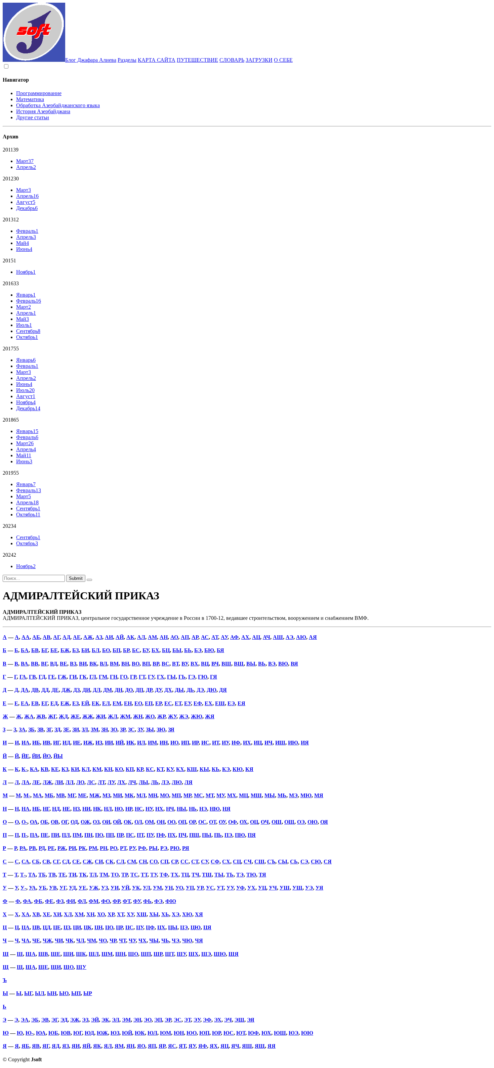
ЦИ (77, 927)
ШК (81, 954)
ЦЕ (57, 927)
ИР (195, 742)
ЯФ (202, 1046)
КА (34, 769)
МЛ (141, 795)
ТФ (164, 875)
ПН (88, 835)
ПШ (194, 835)
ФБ (38, 901)
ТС (134, 875)
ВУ (184, 664)
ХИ (57, 914)
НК (97, 809)
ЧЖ (47, 940)
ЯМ (119, 1046)
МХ (231, 795)
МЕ (82, 795)
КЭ (226, 769)
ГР (133, 677)
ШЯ (234, 954)
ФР (116, 901)
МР (187, 795)
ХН (90, 914)
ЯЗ (65, 1046)
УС (210, 888)
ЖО (150, 716)
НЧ (170, 809)
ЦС (129, 927)
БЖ (65, 650)
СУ (204, 861)
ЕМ (117, 703)
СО (154, 861)
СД (66, 861)
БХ (155, 650)
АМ (152, 637)
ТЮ (251, 875)
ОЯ (324, 822)
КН (108, 769)
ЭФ (207, 1020)
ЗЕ (66, 729)
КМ (96, 769)
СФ (215, 861)
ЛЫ (143, 782)
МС (198, 795)
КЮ (238, 769)
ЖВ (40, 716)
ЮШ (280, 1033)
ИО (174, 742)
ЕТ (178, 703)
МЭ (293, 795)
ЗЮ (161, 729)
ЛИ (59, 782)
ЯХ (214, 1046)
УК (136, 888)
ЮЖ (102, 1033)
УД (72, 888)
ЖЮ (196, 716)
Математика (30, 99)
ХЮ (187, 914)
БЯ (220, 650)
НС (139, 809)
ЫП (76, 993)
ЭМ (126, 1020)
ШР (158, 954)
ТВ (52, 875)
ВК (93, 664)
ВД (53, 664)
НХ (159, 809)
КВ (44, 769)
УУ (230, 888)
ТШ (207, 875)
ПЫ (206, 835)
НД (56, 809)
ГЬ (182, 677)
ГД (42, 677)
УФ (240, 888)
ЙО (47, 756)
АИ (109, 637)
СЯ (328, 861)
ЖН (137, 716)
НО (119, 809)
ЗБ (31, 729)
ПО (99, 835)
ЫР (87, 993)
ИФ (236, 742)
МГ (71, 795)
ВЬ (261, 664)
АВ (46, 637)
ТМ (103, 875)
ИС (205, 742)
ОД (74, 822)
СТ (194, 861)
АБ (36, 637)
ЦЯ (207, 927)
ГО (123, 677)
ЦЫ (172, 927)
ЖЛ (112, 716)
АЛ (141, 637)
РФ (142, 848)
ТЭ (240, 875)
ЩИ (56, 967)
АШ (278, 637)
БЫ (176, 650)
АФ (234, 637)
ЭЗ (85, 1020)
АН (164, 637)
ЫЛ (39, 993)
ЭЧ (228, 1020)
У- (23, 888)
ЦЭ (184, 927)
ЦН (98, 927)
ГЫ (171, 677)
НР (128, 809)
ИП (185, 742)
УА (32, 888)
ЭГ (54, 1020)
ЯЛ (108, 1046)
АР (195, 637)
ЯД (55, 1046)
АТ (214, 637)
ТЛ (93, 875)
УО (179, 888)
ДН (118, 690)
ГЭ (191, 677)
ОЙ (117, 822)
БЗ (75, 650)
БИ (85, 650)
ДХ (168, 690)
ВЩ (239, 664)
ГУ (151, 677)
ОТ (212, 822)
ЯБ (25, 1046)
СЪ (271, 861)
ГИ (73, 677)
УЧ (273, 888)
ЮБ (53, 1033)
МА (37, 795)
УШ (285, 888)
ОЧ (265, 822)
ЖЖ (87, 716)
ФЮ (170, 901)
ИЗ (98, 742)
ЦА (26, 927)
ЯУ (192, 1046)
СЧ (248, 861)
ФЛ (82, 901)
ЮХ (266, 1033)
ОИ (106, 822)
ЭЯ (250, 1020)
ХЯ (199, 914)
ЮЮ (307, 1033)
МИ (117, 795)
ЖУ (172, 716)
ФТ (126, 901)
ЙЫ (58, 756)
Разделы (127, 60)
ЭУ (197, 1020)
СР (174, 861)
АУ (224, 637)
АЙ (120, 637)
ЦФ (150, 927)
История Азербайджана (43, 111)
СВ (46, 861)
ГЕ (51, 677)
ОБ (44, 822)
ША (31, 954)
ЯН (130, 1046)
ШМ (107, 954)
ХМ (79, 914)
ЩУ (81, 967)
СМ (131, 861)
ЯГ (45, 1046)
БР (126, 650)
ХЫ (154, 914)
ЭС (177, 1020)
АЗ (98, 637)
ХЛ (68, 914)
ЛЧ (132, 782)
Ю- (29, 1033)
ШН (120, 954)
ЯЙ (86, 1046)
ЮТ (240, 1033)
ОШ (277, 822)
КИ (75, 769)
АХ (245, 637)
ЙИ (36, 756)
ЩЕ (43, 967)
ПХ (172, 835)
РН (103, 848)
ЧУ (132, 940)
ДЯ (223, 690)
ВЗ (73, 664)
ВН (125, 664)
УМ (157, 888)
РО (113, 848)
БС (136, 650)
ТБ (42, 875)
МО (164, 795)
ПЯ (252, 835)
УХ (251, 888)
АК (130, 637)
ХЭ (175, 914)
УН (169, 888)
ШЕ (55, 954)
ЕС (168, 703)
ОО (171, 822)
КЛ (86, 769)
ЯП (152, 1046)
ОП (182, 822)
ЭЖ (74, 1020)
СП (164, 861)
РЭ (163, 848)
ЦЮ (196, 927)
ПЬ (218, 835)
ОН (161, 822)
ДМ (107, 690)
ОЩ (289, 822)
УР (200, 888)
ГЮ (202, 677)
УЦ (262, 888)
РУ (132, 848)
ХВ (36, 914)
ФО (105, 901)
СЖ (87, 861)
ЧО (103, 940)
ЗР (122, 729)
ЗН (104, 729)
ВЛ (103, 664)
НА (26, 809)
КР (139, 769)
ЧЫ (154, 940)
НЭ (203, 809)
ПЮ (240, 835)
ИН (164, 742)
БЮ (209, 650)
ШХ (194, 954)
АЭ (289, 637)
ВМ (114, 664)
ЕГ (44, 703)
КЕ (55, 769)
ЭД (64, 1020)
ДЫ (179, 690)
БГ (44, 650)
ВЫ (250, 664)
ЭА (25, 1020)
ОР (192, 822)
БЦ (166, 650)
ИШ (280, 742)
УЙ (125, 888)
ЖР (161, 716)
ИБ (36, 742)
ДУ (158, 690)
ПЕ (44, 835)
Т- (23, 875)
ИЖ (88, 742)
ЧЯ (199, 940)
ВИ (83, 664)
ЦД (46, 927)
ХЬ (165, 914)
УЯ (319, 888)
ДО (129, 690)
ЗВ (40, 729)
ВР (156, 664)
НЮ (215, 809)
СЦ (237, 861)
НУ (149, 809)
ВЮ (283, 664)
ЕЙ (85, 703)
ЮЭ (293, 1033)
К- (24, 769)
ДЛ (96, 690)
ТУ (153, 875)
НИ (86, 809)
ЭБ (35, 1020)
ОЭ (301, 822)
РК (82, 848)
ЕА (25, 703)
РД (42, 848)
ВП (146, 664)
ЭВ (45, 1020)
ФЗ (60, 901)
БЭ (198, 650)
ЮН (179, 1033)
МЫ (269, 795)
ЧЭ (175, 940)
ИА (26, 742)
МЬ (282, 795)
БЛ (95, 650)
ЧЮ (187, 940)
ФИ (70, 901)
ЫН (51, 993)
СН (143, 861)
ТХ (174, 875)
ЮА (41, 1033)
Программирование (38, 93)
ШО (133, 954)
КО (119, 769)
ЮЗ (115, 1033)
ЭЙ (95, 1020)
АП (185, 637)
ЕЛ (106, 703)
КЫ (204, 769)
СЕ (76, 861)
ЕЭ (231, 703)
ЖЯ (209, 716)
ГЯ (213, 677)
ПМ (77, 835)
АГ (56, 637)
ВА (24, 664)
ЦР (119, 927)
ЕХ (208, 703)
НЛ (108, 809)
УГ (62, 888)
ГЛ (92, 677)
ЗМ (94, 729)
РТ (123, 848)
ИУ (225, 742)
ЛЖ (47, 782)
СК (110, 861)
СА (25, 861)
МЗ (106, 795)
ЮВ (66, 1033)
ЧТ (122, 940)
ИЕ (77, 742)
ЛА (26, 782)
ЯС (172, 1046)
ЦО (109, 927)
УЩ (297, 888)
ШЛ (94, 954)
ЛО (80, 782)
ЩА (31, 967)
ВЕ (63, 664)
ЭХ (217, 1020)
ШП (146, 954)
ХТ (120, 914)
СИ (99, 861)
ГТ (142, 677)
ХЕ (46, 914)
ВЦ (205, 664)
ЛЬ (155, 782)
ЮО (192, 1033)
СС (184, 861)
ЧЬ (165, 940)
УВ (53, 888)
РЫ (153, 848)
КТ (160, 769)
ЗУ (140, 729)
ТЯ (262, 875)
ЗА (22, 729)
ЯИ (76, 1046)
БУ (145, 650)
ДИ (86, 690)
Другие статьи (32, 117)
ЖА (29, 716)
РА (22, 848)
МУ (220, 795)
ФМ (93, 901)
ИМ (152, 742)
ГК (83, 677)
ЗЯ (171, 729)
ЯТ (182, 1046)
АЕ (77, 637)
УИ (115, 888)
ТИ (72, 875)
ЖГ (52, 716)
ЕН (128, 703)
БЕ (54, 650)
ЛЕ (36, 782)
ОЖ (85, 822)
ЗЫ (150, 729)
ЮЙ (127, 1033)
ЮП (204, 1033)
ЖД (63, 716)
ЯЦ (224, 1046)
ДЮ (211, 690)
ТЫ (218, 875)
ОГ (64, 822)
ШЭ (206, 954)
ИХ (247, 742)
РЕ (51, 848)
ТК (83, 875)
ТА (32, 875)
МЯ (318, 795)
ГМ (103, 677)
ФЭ (158, 901)
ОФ (232, 822)
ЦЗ (67, 927)
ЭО (148, 1020)
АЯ (313, 637)
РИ (72, 848)
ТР (124, 875)
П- (24, 835)
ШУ (181, 954)
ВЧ (215, 664)
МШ (256, 795)
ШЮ (220, 954)
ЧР (113, 940)
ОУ (222, 822)
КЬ (215, 769)
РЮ (174, 848)
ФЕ (49, 901)
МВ (60, 795)
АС (205, 637)
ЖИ (100, 716)
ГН (113, 677)
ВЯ (294, 664)
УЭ (309, 888)
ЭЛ (115, 1020)
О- (24, 822)
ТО (115, 875)
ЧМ (91, 940)
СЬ (294, 861)
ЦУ (139, 927)
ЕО (138, 703)
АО (174, 637)
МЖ (94, 795)
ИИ (109, 742)
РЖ (61, 848)
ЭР (168, 1020)
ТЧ (195, 875)
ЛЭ (165, 782)
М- (27, 795)
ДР (149, 690)
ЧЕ (36, 940)
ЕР (158, 703)
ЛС (91, 782)
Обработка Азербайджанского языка (58, 105)
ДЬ (190, 690)
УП (190, 888)
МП (176, 795)
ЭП (158, 1020)
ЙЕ (25, 756)
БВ (35, 650)
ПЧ (182, 835)
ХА (26, 914)
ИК (130, 742)
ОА (34, 822)
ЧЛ (80, 940)
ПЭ (228, 835)
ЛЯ (188, 782)
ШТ (169, 954)
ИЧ (268, 742)
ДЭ (200, 690)
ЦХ (161, 927)
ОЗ (96, 822)
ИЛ (141, 742)
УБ (42, 888)
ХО (101, 914)
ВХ (194, 664)
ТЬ (230, 875)
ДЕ (55, 690)
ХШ (141, 914)
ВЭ (272, 664)
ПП (110, 835)
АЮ (301, 637)
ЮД (89, 1033)
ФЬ (147, 901)
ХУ (130, 914)
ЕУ (187, 703)
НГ (46, 809)
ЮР (216, 1033)
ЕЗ (75, 703)
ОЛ (138, 822)
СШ (259, 861)
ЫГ (28, 993)
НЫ (181, 809)
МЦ (243, 795)
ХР (111, 914)
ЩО (69, 967)
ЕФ (198, 703)
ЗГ (49, 729)
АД (66, 637)
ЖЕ (75, 716)
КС (150, 769)
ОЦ (254, 822)
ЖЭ (183, 716)
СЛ (120, 861)
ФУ (136, 901)
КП (130, 769)
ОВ (54, 822)
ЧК (70, 940)
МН (152, 795)
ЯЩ (260, 1046)
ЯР (162, 1046)
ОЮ (312, 822)
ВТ (175, 664)
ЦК (88, 927)
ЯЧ (235, 1046)
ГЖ (62, 677)
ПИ (55, 835)
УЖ (93, 888)
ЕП (149, 703)
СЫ (282, 861)
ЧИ (59, 940)
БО (106, 650)
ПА (34, 835)
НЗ (76, 809)
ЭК (105, 1020)
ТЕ (62, 875)
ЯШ (247, 1046)
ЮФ (253, 1033)
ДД (45, 690)
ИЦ (258, 742)
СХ (226, 861)
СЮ (316, 861)
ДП (139, 690)
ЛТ (101, 782)
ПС (130, 835)
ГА (22, 677)
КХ (180, 769)
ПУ (150, 835)
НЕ (66, 809)
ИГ (56, 742)
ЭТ (187, 1020)
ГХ (160, 677)
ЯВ (36, 1046)
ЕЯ (241, 703)
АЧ (266, 637)
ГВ (32, 677)
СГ (56, 861)
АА (26, 637)
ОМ (149, 822)
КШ (192, 769)
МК (129, 795)
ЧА (26, 940)
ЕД (54, 703)
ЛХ (121, 782)
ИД (66, 742)
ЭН (137, 1020)
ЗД (57, 729)
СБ (36, 861)
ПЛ (66, 835)
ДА (25, 690)
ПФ (160, 835)
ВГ (44, 664)
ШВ (43, 954)
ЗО (114, 729)
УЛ (146, 888)
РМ (93, 848)
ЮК (140, 1033)
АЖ (88, 637)
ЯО (141, 1046)
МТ (210, 795)
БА (25, 650)
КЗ (64, 769)
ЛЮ (177, 782)
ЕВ (35, 703)
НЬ (193, 809)
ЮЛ (152, 1033)
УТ (220, 888)
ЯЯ (271, 1046)
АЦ (256, 637)
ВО (135, 664)
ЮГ (77, 1033)
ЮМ (165, 1033)
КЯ (249, 769)
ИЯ (305, 742)
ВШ (226, 664)
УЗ (104, 888)
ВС (165, 664)
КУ (169, 769)
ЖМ (125, 716)
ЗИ (75, 729)
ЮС (228, 1033)
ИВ (46, 742)
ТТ (144, 875)
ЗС (131, 729)
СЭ (304, 861)
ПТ (140, 835)
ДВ (35, 690)
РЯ (185, 848)
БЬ (188, 650)
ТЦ (185, 875)
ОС (202, 822)
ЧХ (142, 940)
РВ (32, 848)
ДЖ (66, 690)
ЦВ (36, 927)
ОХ (243, 822)
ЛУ (111, 782)
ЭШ (239, 1020)
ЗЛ (85, 729)
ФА (27, 901)
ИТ (215, 742)
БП (116, 650)
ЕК (95, 703)
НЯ (226, 809)
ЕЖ (65, 703)
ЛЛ (70, 782)
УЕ (82, 888)
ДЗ (76, 690)
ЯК (97, 1046)
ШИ (68, 954)
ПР (120, 835)
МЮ (306, 795)
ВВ (34, 664)
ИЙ (120, 742)
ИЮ (293, 742)
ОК (128, 822)
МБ (49, 795)
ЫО (64, 993)
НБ (36, 809)
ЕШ (220, 703)
